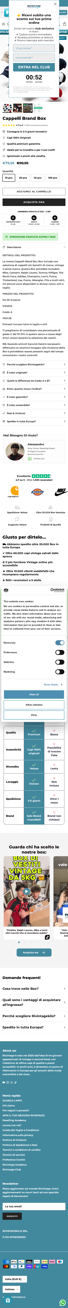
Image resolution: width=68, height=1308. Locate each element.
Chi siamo (9, 1105)
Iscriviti (12, 1216)
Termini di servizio (14, 1154)
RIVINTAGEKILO (17, 1297)
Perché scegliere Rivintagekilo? (29, 1016)
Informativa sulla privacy (18, 1135)
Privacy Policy (23, 92)
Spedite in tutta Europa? (23, 1027)
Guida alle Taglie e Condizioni (21, 1130)
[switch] (59, 652)
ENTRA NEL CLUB (34, 67)
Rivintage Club (12, 1169)
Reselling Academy (14, 1120)
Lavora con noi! (12, 1125)
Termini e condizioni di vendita (21, 1149)
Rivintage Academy (15, 1164)
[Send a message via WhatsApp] (62, 1302)
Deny (34, 715)
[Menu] (3, 24)
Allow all (34, 694)
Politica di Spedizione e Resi (20, 1144)
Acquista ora (34, 202)
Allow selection (34, 704)
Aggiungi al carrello (34, 191)
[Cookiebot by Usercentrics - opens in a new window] (50, 590)
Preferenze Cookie (14, 1159)
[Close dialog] (55, 4)
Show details (51, 684)
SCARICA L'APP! (12, 1100)
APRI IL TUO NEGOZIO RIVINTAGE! (24, 1115)
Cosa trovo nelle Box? (21, 989)
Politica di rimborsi (14, 1139)
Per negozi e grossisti (16, 1110)
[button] (19, 942)
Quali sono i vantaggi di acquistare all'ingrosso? (32, 1002)
